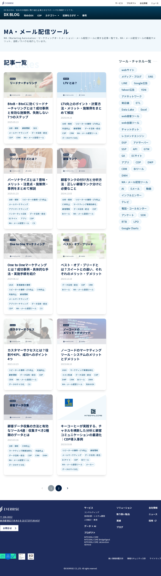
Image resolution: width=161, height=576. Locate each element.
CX (34, 223)
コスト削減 (67, 374)
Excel (144, 109)
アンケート (128, 215)
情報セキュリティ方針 (136, 558)
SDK (143, 215)
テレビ (125, 202)
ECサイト (13, 218)
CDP (39, 15)
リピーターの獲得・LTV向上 (87, 123)
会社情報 (143, 3)
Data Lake (128, 109)
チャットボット (130, 129)
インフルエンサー (132, 195)
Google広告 (141, 83)
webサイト (128, 70)
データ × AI (90, 526)
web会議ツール (130, 123)
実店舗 (125, 103)
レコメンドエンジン (133, 136)
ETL (138, 103)
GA (123, 156)
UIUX (11, 284)
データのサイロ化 (70, 137)
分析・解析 (14, 128)
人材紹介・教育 (90, 520)
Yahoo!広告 (128, 90)
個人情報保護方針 (115, 558)
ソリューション (124, 507)
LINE (124, 83)
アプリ (24, 218)
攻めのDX (28, 15)
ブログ (120, 527)
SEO (35, 128)
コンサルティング (91, 512)
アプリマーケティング (18, 209)
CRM (18, 137)
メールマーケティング (18, 132)
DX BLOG (11, 14)
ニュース (154, 3)
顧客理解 (26, 128)
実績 (119, 520)
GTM (146, 149)
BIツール (66, 213)
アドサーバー (140, 142)
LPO (136, 221)
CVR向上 (66, 204)
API (135, 149)
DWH (91, 379)
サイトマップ (155, 558)
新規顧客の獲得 (23, 284)
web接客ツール (130, 116)
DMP (64, 379)
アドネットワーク (132, 96)
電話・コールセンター (134, 208)
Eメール (135, 188)
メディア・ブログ (132, 76)
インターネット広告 (17, 213)
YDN (143, 90)
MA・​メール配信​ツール (34, 137)
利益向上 (66, 128)
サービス (119, 3)
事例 (84, 15)
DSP (124, 142)
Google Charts (130, 228)
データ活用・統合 (39, 132)
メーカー (90, 464)
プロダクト (131, 3)
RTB (124, 221)
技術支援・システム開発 (94, 516)
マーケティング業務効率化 (85, 204)
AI (123, 188)
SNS (150, 76)
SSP (124, 149)
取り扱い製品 (123, 514)
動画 (148, 188)
